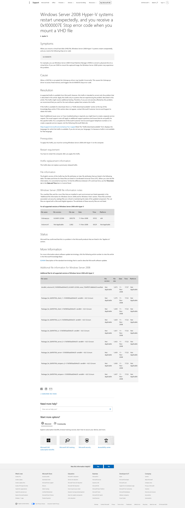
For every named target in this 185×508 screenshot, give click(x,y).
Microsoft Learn (123, 482)
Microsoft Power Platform (98, 489)
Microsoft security (85, 447)
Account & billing (81, 2)
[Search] (110, 409)
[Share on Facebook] (41, 388)
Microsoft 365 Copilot (97, 495)
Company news (148, 482)
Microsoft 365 (45, 2)
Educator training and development (76, 492)
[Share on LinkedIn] (45, 388)
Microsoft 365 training (67, 447)
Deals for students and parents (75, 495)
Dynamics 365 (95, 482)
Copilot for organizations (21, 489)
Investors (147, 489)
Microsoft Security (96, 479)
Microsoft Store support (47, 482)
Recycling (145, 504)
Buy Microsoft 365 (105, 2)
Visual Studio (122, 498)
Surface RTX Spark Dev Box (21, 486)
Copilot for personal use (21, 492)
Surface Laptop (18, 479)
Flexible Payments (46, 498)
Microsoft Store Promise (48, 495)
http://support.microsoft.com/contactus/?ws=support (58, 127)
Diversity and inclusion (150, 492)
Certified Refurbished (47, 492)
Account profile (45, 476)
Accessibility (148, 495)
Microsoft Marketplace (124, 492)
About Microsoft (149, 479)
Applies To (45, 36)
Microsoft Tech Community (125, 489)
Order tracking (45, 489)
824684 (43, 260)
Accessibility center (104, 447)
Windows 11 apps (19, 498)
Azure (120, 476)
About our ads (153, 504)
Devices (70, 2)
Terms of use (121, 504)
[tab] (47, 423)
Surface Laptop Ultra (20, 482)
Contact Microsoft (105, 504)
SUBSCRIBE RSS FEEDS (49, 394)
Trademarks (129, 504)
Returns (44, 486)
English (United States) (23, 503)
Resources (92, 2)
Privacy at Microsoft (149, 486)
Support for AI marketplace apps (126, 486)
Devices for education (73, 479)
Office (53, 2)
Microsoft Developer (124, 479)
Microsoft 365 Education (73, 486)
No (109, 466)
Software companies (124, 495)
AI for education (71, 498)
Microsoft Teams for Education (75, 482)
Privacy (113, 504)
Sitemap (96, 504)
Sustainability (148, 498)
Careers (147, 476)
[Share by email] (49, 388)
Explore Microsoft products (21, 495)
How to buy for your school (74, 489)
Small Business (95, 498)
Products (61, 2)
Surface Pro (18, 476)
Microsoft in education (73, 476)
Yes (98, 466)
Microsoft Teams (96, 492)
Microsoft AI (95, 476)
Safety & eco (137, 504)
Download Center (46, 479)
